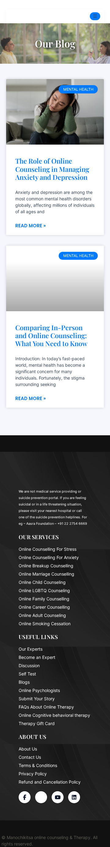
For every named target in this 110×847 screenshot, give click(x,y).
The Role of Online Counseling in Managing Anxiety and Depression (52, 169)
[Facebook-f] (25, 797)
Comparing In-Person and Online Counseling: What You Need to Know (51, 335)
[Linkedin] (74, 797)
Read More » (30, 225)
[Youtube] (58, 797)
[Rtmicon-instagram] (41, 797)
